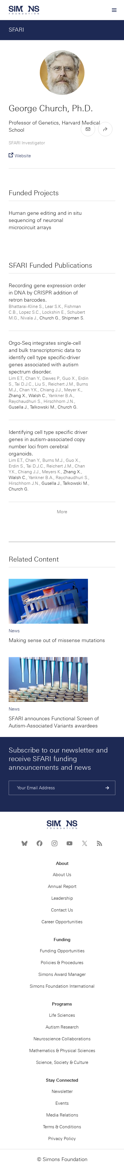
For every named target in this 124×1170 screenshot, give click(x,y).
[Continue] (107, 788)
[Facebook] (39, 843)
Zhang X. (17, 395)
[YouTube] (69, 843)
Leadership (62, 898)
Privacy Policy (62, 1138)
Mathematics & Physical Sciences (62, 1050)
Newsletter (62, 1091)
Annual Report (62, 886)
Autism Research (62, 1027)
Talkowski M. (42, 407)
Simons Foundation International (62, 986)
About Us (62, 874)
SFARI (16, 29)
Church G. (49, 318)
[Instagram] (54, 843)
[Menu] (114, 10)
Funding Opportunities (62, 950)
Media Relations (62, 1115)
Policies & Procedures (62, 962)
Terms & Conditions (62, 1126)
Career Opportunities (62, 921)
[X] (84, 843)
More (62, 511)
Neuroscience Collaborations (62, 1038)
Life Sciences (62, 1015)
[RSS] (99, 843)
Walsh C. (37, 395)
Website (23, 155)
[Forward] (105, 129)
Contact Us (62, 910)
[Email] (88, 129)
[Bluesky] (24, 843)
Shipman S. (73, 318)
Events (62, 1103)
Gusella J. (18, 407)
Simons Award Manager (62, 974)
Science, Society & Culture (62, 1062)
